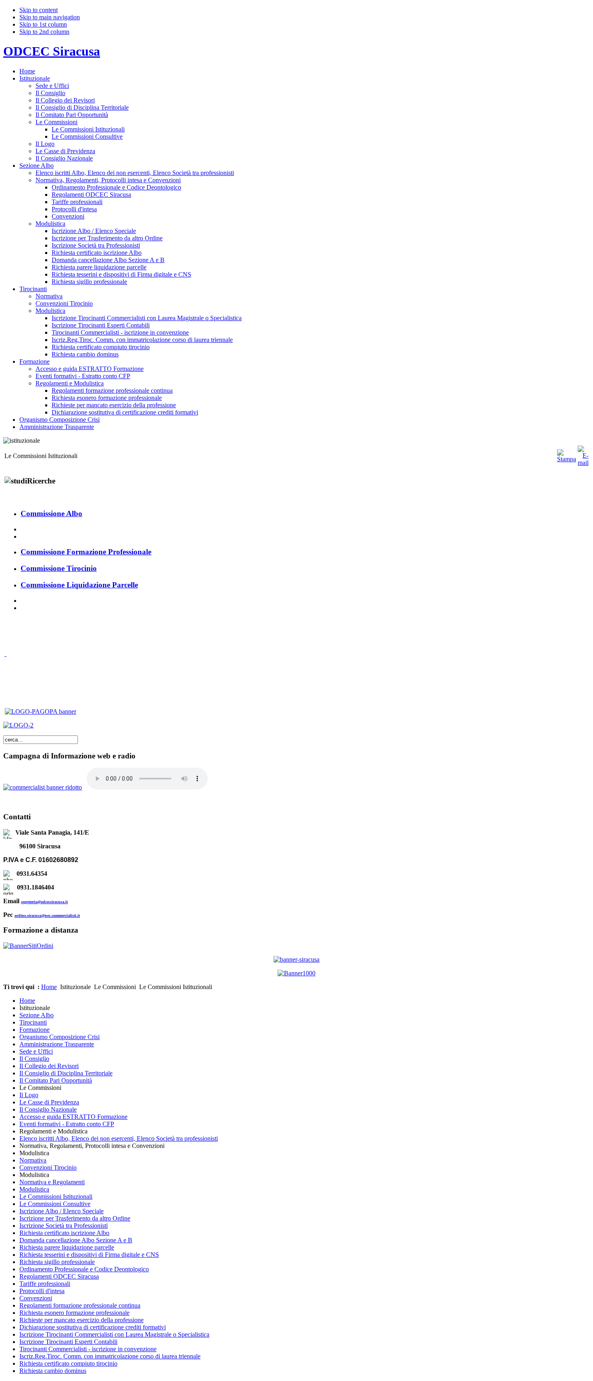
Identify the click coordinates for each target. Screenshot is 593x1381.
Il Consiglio (34, 1058)
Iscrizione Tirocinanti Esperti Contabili (68, 1341)
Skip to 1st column (43, 24)
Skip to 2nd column (44, 31)
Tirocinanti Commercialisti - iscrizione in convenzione (88, 1349)
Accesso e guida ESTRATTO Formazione (73, 1116)
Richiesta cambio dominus (52, 1370)
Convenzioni (35, 1298)
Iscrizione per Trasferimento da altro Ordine (74, 1218)
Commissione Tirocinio (59, 568)
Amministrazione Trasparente (56, 1044)
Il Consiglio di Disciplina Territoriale (66, 1073)
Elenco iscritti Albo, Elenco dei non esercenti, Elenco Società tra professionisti (118, 1138)
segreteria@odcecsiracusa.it (44, 902)
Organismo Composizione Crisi (59, 1036)
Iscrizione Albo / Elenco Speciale (61, 1211)
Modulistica (34, 1189)
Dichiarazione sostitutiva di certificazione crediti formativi (92, 1327)
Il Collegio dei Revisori (49, 1065)
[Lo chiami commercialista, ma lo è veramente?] (42, 787)
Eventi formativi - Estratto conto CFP (66, 1124)
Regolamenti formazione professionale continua (79, 1305)
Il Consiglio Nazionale (48, 1109)
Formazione (34, 1029)
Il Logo (28, 1094)
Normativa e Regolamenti (52, 1182)
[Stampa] (566, 459)
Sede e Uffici (36, 1051)
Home (49, 986)
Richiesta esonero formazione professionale (74, 1312)
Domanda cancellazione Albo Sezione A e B (75, 1240)
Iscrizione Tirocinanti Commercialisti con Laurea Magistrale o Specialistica (114, 1334)
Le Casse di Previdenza (49, 1102)
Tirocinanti (33, 1022)
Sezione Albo (36, 1015)
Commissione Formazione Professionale (86, 552)
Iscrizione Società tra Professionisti (63, 1225)
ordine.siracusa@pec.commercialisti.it (47, 915)
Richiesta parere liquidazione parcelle (66, 1247)
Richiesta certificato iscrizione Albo (64, 1232)
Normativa (32, 1160)
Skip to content (38, 9)
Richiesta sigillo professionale (57, 1261)
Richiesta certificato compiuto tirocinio (68, 1363)
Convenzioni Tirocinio (48, 1167)
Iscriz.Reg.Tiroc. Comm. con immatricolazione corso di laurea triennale (109, 1356)
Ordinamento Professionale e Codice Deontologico (84, 1269)
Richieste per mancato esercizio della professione (81, 1319)
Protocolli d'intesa (42, 1290)
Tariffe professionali (44, 1283)
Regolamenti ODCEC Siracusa (59, 1276)
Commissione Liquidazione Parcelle (79, 585)
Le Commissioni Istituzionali (55, 1196)
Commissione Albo (51, 513)
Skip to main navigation (49, 17)
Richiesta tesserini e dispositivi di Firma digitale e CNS (89, 1254)
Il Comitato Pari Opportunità (55, 1080)
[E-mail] (583, 462)
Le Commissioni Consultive (54, 1203)
